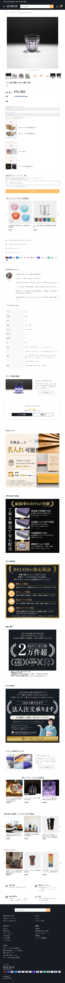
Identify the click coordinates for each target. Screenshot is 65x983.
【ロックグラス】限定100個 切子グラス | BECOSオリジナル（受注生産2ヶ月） (14, 799)
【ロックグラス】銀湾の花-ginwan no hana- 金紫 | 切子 (49, 798)
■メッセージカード (10, 141)
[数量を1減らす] (15, 101)
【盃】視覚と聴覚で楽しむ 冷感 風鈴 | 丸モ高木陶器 (19, 226)
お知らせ (5, 928)
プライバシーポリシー (40, 933)
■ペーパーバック (10, 156)
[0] (61, 6)
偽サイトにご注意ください (9, 920)
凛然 (7, 85)
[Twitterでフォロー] (7, 967)
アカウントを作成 (39, 920)
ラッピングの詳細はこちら (46, 767)
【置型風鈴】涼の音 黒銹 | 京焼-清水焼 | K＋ (31, 834)
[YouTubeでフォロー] (13, 967)
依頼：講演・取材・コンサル (10, 955)
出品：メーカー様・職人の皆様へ (11, 948)
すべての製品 (12, 12)
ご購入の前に (6, 935)
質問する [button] (43, 414)
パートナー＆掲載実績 (40, 938)
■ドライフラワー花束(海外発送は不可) (15, 117)
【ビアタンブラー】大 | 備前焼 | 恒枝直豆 (32, 871)
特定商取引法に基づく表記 (42, 931)
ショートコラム (7, 940)
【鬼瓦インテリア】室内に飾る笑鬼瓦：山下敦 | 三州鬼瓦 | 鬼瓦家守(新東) (14, 872)
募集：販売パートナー (8, 952)
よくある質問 (6, 938)
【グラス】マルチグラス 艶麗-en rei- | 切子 (32, 798)
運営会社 (37, 928)
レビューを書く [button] (21, 414)
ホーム (6, 12)
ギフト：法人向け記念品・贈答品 (11, 957)
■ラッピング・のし (10, 112)
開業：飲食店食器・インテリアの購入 (12, 950)
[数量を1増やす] (23, 101)
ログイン (37, 918)
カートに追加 (32, 191)
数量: (7, 101)
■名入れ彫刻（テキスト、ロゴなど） (15, 106)
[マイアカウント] (57, 6)
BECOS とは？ (6, 931)
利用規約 (37, 935)
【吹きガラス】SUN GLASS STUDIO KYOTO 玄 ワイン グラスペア (13, 835)
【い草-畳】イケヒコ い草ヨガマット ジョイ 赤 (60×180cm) (50, 871)
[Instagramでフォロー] (10, 967)
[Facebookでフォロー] (4, 967)
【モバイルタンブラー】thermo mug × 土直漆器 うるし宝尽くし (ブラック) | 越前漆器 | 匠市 (50, 835)
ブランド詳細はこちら (46, 392)
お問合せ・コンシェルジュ (9, 918)
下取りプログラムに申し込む (16, 183)
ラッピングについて (8, 933)
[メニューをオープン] (4, 6)
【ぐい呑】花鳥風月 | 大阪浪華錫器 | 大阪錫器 (44, 226)
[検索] (52, 6)
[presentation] (7, 214)
